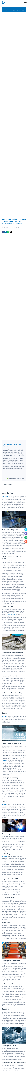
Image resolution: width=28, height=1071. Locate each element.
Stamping (4, 716)
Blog (15, 7)
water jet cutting (11, 614)
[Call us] (25, 541)
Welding (4, 804)
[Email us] (25, 533)
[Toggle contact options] (25, 529)
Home (4, 7)
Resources (10, 7)
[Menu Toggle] (25, 2)
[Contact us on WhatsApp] (25, 537)
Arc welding (4, 856)
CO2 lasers (16, 561)
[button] (3, 232)
